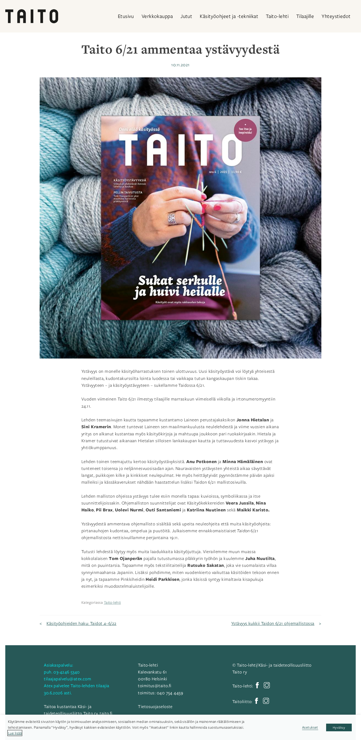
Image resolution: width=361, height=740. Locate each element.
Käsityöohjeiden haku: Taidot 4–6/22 (81, 623)
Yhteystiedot (336, 16)
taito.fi (106, 713)
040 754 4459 (170, 693)
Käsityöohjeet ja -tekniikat (229, 16)
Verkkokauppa (157, 16)
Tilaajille (305, 16)
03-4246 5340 (66, 672)
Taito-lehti (277, 16)
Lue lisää (15, 733)
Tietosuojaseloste (155, 706)
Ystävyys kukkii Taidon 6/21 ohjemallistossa (272, 623)
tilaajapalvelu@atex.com (67, 679)
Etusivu (126, 16)
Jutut (186, 16)
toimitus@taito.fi (154, 686)
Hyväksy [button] (339, 727)
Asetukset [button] (310, 727)
